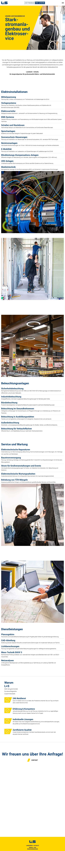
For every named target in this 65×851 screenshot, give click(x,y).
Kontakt (34, 760)
